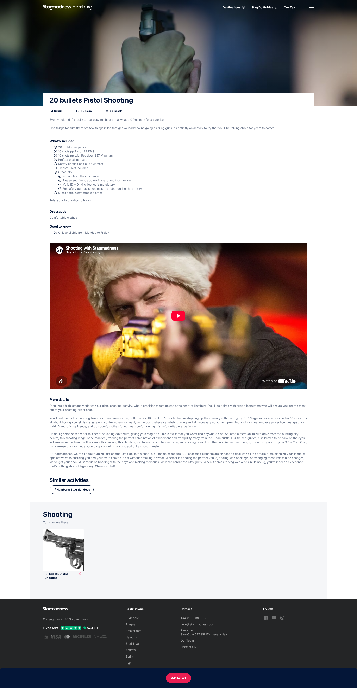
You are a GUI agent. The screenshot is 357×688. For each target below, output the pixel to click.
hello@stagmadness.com (197, 624)
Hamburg (132, 637)
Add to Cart (178, 678)
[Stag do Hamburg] (57, 7)
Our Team (291, 7)
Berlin (129, 656)
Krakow (131, 650)
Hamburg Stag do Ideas (73, 489)
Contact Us (188, 647)
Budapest (132, 618)
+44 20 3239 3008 (194, 618)
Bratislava (132, 643)
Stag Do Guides (262, 7)
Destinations (232, 7)
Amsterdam (133, 630)
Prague (130, 624)
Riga (129, 663)
